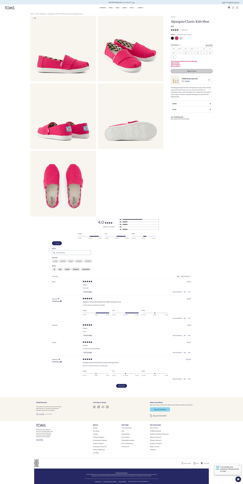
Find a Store (125, 437)
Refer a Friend (154, 446)
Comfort (63, 261)
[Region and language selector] (229, 8)
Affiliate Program (98, 437)
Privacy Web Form (99, 449)
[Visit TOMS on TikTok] (107, 407)
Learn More (39, 440)
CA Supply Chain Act (100, 446)
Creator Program (98, 443)
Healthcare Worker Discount (159, 434)
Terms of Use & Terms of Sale (110, 481)
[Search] (233, 8)
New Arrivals (154, 428)
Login (224, 2)
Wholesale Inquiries (128, 440)
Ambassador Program (100, 440)
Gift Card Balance (127, 443)
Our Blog (96, 453)
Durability (79, 261)
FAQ (123, 431)
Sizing (55, 261)
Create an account (233, 2)
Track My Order (127, 428)
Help (197, 463)
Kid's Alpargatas (41, 14)
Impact (95, 428)
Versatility (88, 261)
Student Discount (156, 443)
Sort (178, 276)
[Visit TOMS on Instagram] (98, 407)
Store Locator (187, 463)
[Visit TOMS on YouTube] (103, 407)
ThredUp (153, 449)
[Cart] (237, 8)
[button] (192, 30)
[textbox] (71, 252)
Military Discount (155, 437)
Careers (95, 434)
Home (32, 14)
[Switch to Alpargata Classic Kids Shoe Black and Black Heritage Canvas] (172, 38)
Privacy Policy (96, 474)
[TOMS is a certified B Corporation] (36, 463)
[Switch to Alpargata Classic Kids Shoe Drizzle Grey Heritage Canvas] (180, 38)
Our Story (96, 431)
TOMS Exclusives (155, 431)
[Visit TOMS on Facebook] (94, 407)
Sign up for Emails (160, 409)
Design (71, 261)
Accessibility (126, 434)
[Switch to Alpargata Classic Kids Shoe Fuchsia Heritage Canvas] (176, 38)
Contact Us (125, 446)
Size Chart (209, 45)
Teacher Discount (156, 440)
